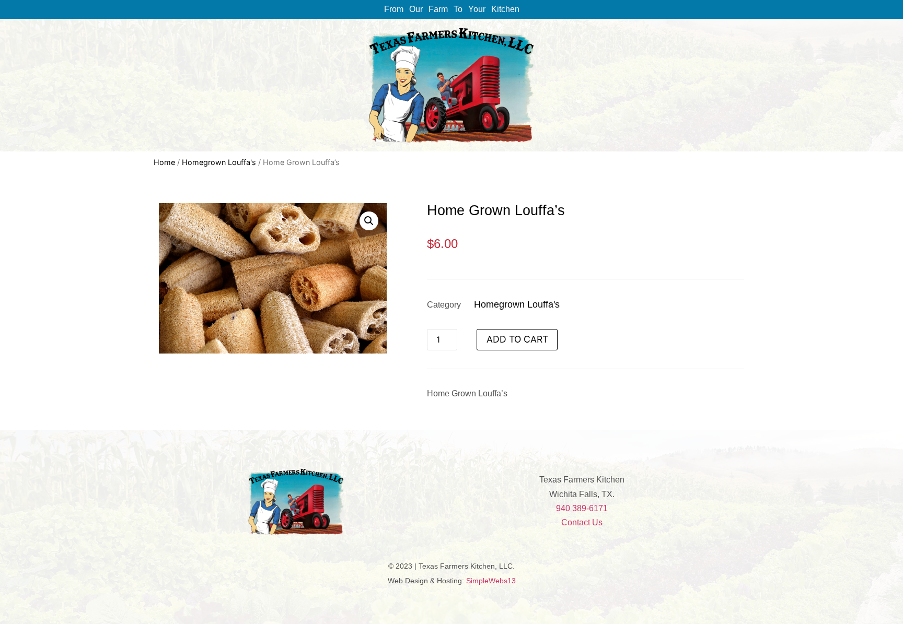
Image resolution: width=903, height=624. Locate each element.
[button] (369, 220)
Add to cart (517, 339)
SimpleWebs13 (491, 580)
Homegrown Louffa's (219, 162)
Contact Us (582, 522)
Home (164, 162)
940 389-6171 (582, 508)
